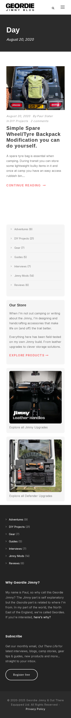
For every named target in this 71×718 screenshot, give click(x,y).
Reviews (19, 285)
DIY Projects (19, 121)
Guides (18, 257)
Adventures (21, 229)
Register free (21, 674)
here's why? (42, 617)
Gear (17, 247)
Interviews (20, 266)
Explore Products (27, 355)
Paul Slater (45, 116)
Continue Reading (23, 185)
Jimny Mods (21, 275)
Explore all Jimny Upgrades (28, 427)
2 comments (39, 121)
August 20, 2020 (18, 116)
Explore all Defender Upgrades (30, 496)
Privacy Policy (35, 709)
